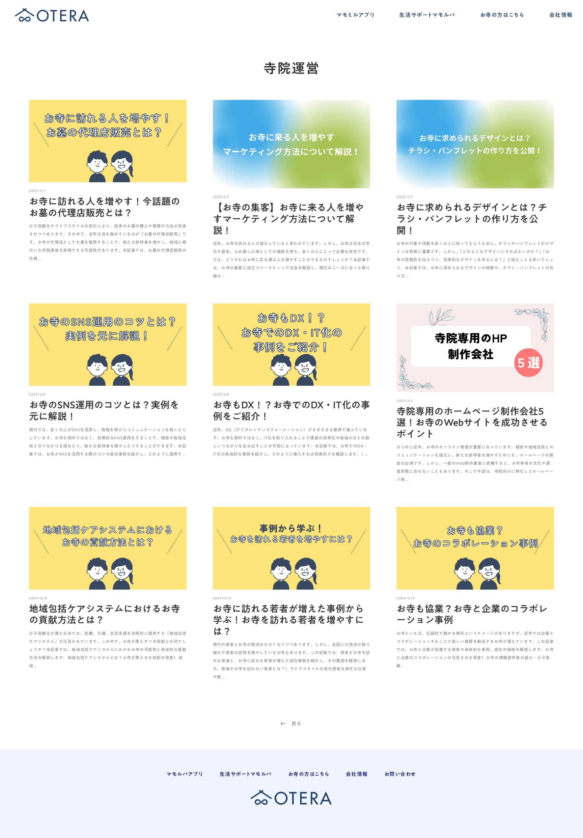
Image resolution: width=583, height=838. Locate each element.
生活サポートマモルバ (427, 15)
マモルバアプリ (185, 774)
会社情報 (561, 15)
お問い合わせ (400, 774)
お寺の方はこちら (502, 15)
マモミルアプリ (355, 15)
